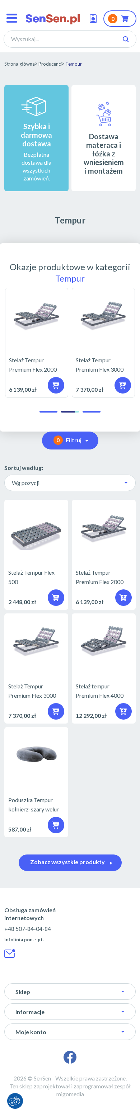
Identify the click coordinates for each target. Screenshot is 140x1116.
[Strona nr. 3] (92, 412)
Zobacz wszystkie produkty (67, 861)
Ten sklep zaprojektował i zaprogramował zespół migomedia (70, 1090)
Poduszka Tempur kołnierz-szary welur (36, 782)
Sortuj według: (23, 467)
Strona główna (19, 64)
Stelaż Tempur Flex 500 (36, 554)
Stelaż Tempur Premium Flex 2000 (36, 342)
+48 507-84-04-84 (27, 928)
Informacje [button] (30, 1011)
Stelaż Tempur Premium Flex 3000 (103, 342)
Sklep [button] (22, 991)
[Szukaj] (126, 39)
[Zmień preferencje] (15, 1101)
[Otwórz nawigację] (12, 18)
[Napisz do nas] (10, 953)
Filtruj (68, 440)
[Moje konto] (95, 18)
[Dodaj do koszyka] (56, 825)
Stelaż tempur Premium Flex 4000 (103, 668)
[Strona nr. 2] (70, 412)
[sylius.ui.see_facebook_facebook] (70, 1057)
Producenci (50, 64)
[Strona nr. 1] (48, 412)
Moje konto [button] (30, 1031)
